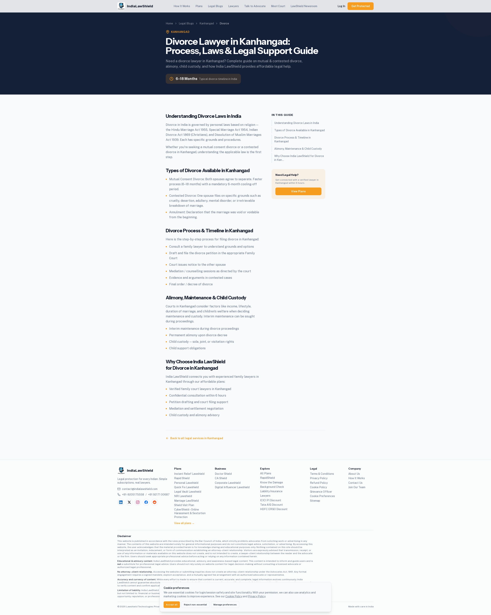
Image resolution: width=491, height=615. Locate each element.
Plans (199, 6)
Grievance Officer (321, 491)
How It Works (182, 6)
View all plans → (184, 523)
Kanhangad (206, 23)
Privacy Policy (256, 596)
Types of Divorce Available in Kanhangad (299, 130)
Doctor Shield (223, 473)
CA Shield (221, 478)
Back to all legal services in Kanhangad (196, 438)
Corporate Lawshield (228, 482)
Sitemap (315, 500)
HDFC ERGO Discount (274, 509)
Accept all (172, 604)
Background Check (272, 486)
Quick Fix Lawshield (186, 487)
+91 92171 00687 (159, 494)
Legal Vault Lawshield (187, 491)
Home (169, 23)
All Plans (265, 473)
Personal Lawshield (186, 482)
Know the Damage (271, 482)
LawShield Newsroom (304, 6)
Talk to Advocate (255, 6)
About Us (354, 473)
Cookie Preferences (322, 496)
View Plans (298, 191)
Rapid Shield (181, 478)
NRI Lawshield (183, 496)
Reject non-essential (195, 604)
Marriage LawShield (186, 500)
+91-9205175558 (133, 494)
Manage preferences (225, 604)
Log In (341, 6)
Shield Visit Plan (184, 505)
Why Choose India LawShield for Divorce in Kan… (299, 157)
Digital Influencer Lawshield (232, 487)
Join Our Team (356, 487)
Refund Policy (319, 482)
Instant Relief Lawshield (189, 473)
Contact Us (355, 482)
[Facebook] (146, 502)
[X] (129, 502)
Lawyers (233, 6)
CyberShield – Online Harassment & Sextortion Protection (190, 513)
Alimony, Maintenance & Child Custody (298, 148)
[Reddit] (154, 502)
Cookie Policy (233, 596)
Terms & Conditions (322, 473)
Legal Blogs (215, 6)
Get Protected (360, 6)
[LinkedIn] (120, 502)
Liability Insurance (271, 491)
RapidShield (267, 477)
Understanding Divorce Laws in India (296, 122)
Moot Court (278, 6)
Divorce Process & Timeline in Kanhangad (292, 139)
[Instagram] (137, 502)
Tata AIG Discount (271, 504)
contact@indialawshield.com (139, 489)
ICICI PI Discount (270, 500)
